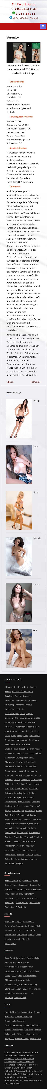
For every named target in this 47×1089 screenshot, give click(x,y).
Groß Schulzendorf (12, 1077)
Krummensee (35, 749)
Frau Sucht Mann (26, 894)
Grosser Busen (26, 967)
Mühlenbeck (9, 1071)
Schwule (17, 939)
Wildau (19, 828)
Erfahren (9, 997)
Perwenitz (25, 780)
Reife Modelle (33, 958)
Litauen (37, 854)
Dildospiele (15, 1012)
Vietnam (25, 841)
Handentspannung (31, 1025)
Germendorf (24, 731)
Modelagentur (22, 902)
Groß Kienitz (23, 1074)
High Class (34, 898)
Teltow (39, 810)
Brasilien (20, 846)
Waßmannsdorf (35, 1080)
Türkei (16, 1083)
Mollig (14, 975)
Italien (33, 850)
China (32, 841)
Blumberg (9, 704)
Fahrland (32, 722)
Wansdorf (37, 819)
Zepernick (29, 837)
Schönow (30, 1061)
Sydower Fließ (22, 1080)
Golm (7, 735)
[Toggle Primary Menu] (43, 26)
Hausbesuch (35, 902)
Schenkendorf (20, 793)
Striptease (9, 1038)
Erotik (35, 880)
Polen (7, 859)
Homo (38, 934)
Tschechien (10, 863)
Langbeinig (10, 993)
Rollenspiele (10, 1034)
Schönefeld (9, 1058)
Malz (31, 757)
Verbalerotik (35, 1038)
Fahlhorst (22, 722)
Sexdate (33, 885)
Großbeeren (26, 1077)
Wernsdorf (9, 828)
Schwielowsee (24, 802)
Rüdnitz (29, 1071)
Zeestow (8, 837)
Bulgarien (29, 846)
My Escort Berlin (23, 4)
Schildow (31, 793)
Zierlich (27, 971)
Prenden (29, 784)
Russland (15, 859)
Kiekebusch (34, 740)
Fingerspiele (10, 1021)
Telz (7, 815)
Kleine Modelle (29, 975)
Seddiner (36, 802)
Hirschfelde (35, 735)
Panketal (9, 780)
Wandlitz (27, 819)
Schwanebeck (11, 802)
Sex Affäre (20, 1052)
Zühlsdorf (38, 1071)
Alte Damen (10, 962)
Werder (22, 823)
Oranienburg (19, 775)
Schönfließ (21, 1061)
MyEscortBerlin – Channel (25, 18)
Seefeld (17, 806)
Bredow (28, 704)
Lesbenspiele (17, 1030)
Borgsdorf (19, 704)
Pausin (17, 780)
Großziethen (9, 1080)
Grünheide (18, 1068)
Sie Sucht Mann (12, 889)
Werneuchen (33, 823)
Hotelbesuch (10, 898)
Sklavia (20, 1034)
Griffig (7, 975)
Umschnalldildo (22, 1038)
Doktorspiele (26, 1012)
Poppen (38, 1030)
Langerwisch (10, 753)
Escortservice (26, 889)
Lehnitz (38, 753)
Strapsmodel (28, 993)
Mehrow (19, 762)
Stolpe (8, 810)
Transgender (10, 943)
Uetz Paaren (31, 815)
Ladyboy (8, 939)
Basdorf (33, 687)
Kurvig (25, 989)
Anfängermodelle (12, 1055)
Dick (20, 975)
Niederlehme (23, 771)
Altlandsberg (22, 687)
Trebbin (21, 815)
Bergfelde (9, 696)
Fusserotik (21, 1021)
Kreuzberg (23, 749)
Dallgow (29, 713)
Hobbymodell (34, 926)
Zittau (13, 735)
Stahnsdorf (35, 806)
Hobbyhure (22, 934)
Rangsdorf (9, 788)
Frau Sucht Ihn (11, 894)
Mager (20, 971)
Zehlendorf (18, 837)
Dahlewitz (20, 709)
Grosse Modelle (23, 980)
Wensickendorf (11, 823)
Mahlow (32, 700)
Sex (39, 885)
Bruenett (23, 984)
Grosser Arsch (20, 997)
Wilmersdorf (10, 832)
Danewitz (9, 718)
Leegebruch (29, 753)
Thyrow (13, 815)
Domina (37, 1012)
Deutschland (10, 850)
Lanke (19, 753)
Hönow (31, 1055)
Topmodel (9, 921)
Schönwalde (9, 1065)
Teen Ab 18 (10, 958)
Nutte (32, 930)
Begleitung (9, 902)
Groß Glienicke (10, 1074)
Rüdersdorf (21, 1071)
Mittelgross (10, 980)
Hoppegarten (21, 740)
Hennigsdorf (22, 735)
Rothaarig (32, 984)
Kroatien (20, 854)
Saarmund (33, 788)
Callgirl (18, 921)
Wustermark (34, 832)
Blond (7, 989)
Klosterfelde (24, 744)
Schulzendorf (28, 797)
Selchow (25, 806)
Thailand (16, 841)
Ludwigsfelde (22, 757)
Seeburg (8, 806)
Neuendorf (10, 740)
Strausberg (30, 810)
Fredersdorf (20, 727)
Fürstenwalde (21, 1065)
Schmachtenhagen (13, 797)
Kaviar (8, 1030)
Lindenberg (10, 757)
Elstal (7, 722)
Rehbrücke (32, 1065)
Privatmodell (28, 921)
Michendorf (29, 762)
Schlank (35, 971)
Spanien (33, 859)
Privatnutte (10, 926)
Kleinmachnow (11, 744)
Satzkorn (9, 793)
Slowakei (24, 859)
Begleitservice (25, 880)
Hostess (20, 930)
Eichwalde (35, 718)
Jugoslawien (10, 854)
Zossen (8, 841)
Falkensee (9, 727)
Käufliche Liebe (31, 1052)
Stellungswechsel (32, 1034)
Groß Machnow (35, 1074)
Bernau (18, 696)
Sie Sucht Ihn (23, 898)
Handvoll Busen (12, 967)
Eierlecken (9, 1016)
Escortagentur (11, 885)
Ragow (37, 784)
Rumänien (8, 1083)
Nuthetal (9, 775)
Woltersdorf (22, 832)
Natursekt (29, 1030)
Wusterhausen (11, 749)
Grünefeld (8, 1068)
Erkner (14, 722)
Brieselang (9, 709)
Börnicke (24, 1055)
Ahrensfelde (10, 687)
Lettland (29, 854)
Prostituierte (21, 926)
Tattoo (19, 993)
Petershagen (36, 780)
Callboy (31, 934)
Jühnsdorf (28, 1068)
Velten (8, 819)
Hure (27, 930)
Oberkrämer (9, 1052)
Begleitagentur (11, 880)
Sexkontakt (9, 907)
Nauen (20, 766)
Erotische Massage (23, 1016)
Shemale (26, 939)
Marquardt (10, 762)
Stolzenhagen (18, 810)
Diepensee (19, 718)
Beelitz (8, 691)
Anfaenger (16, 989)
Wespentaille (34, 989)
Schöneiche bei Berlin (24, 1058)
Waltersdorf (17, 819)
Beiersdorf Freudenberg (22, 691)
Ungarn (19, 863)
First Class (37, 889)
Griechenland (23, 850)
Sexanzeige (23, 885)
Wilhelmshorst (29, 828)
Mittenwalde (10, 766)
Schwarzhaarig (11, 984)
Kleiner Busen (23, 962)
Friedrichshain (33, 727)
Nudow (34, 771)
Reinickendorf (21, 788)
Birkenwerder (22, 700)
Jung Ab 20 (21, 958)
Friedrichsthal (11, 731)
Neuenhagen (10, 771)
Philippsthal (10, 784)
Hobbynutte (10, 930)
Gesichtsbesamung (13, 1025)
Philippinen (10, 846)
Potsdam (20, 784)
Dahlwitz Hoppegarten (15, 713)
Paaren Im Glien (34, 775)
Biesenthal (9, 700)
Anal (7, 1012)
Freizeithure (10, 934)
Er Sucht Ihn (21, 907)
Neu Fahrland (31, 766)
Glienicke (35, 731)
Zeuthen (38, 837)
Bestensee (27, 696)
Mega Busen (10, 971)
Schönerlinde (10, 1061)
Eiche (27, 718)
